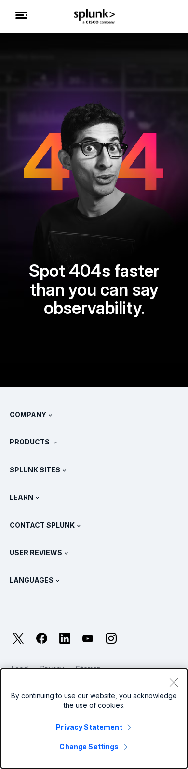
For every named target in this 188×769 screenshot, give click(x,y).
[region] (94, 718)
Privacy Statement (89, 727)
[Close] (173, 682)
